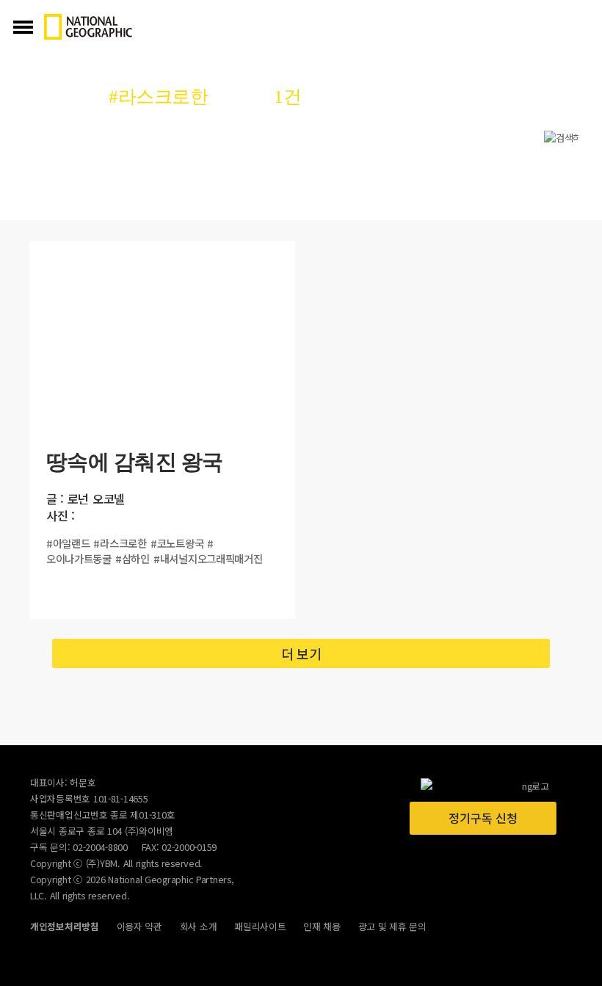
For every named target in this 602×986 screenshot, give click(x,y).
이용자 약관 (139, 926)
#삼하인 (132, 558)
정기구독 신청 (483, 818)
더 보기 (301, 653)
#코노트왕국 (176, 543)
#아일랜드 (68, 543)
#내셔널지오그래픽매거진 (208, 558)
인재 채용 (322, 926)
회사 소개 (198, 926)
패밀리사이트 (260, 926)
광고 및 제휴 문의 (392, 926)
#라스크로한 (119, 543)
